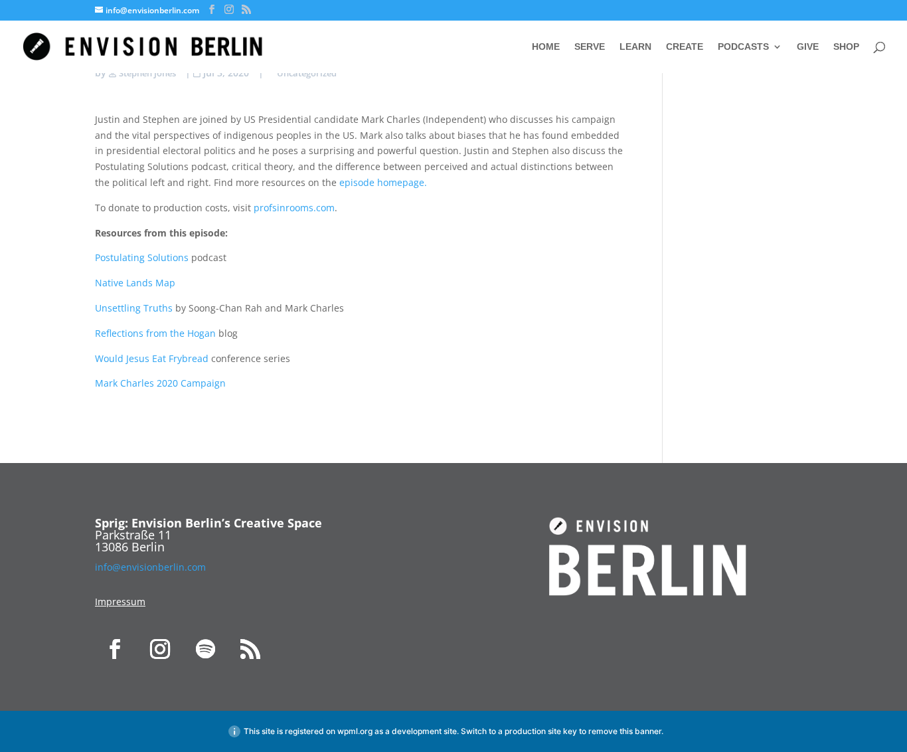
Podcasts (743, 47)
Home (546, 47)
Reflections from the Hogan (155, 333)
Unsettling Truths (134, 308)
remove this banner (624, 731)
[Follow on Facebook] (115, 649)
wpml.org (354, 731)
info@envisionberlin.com (150, 567)
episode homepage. (383, 182)
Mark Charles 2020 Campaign (160, 383)
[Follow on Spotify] (205, 649)
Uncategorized (307, 73)
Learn (635, 47)
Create (684, 47)
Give (808, 47)
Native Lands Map (135, 282)
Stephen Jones (147, 73)
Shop (846, 47)
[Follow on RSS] (250, 649)
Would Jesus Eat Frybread (153, 358)
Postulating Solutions (143, 257)
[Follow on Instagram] (160, 649)
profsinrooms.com (294, 207)
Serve (589, 47)
